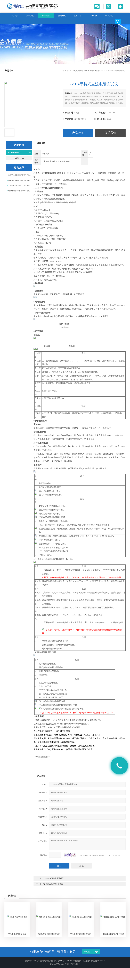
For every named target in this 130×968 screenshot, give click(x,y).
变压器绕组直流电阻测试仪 (81, 934)
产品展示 (46, 15)
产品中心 (80, 71)
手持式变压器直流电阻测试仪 (112, 934)
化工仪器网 (86, 961)
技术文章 (77, 15)
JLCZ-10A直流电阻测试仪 (53, 878)
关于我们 (30, 15)
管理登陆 (94, 961)
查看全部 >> (19, 158)
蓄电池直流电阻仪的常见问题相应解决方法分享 (20, 180)
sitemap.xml (101, 961)
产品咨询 (77, 132)
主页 (74, 71)
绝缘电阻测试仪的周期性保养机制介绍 (20, 191)
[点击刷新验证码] (70, 855)
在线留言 (93, 15)
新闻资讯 (62, 15)
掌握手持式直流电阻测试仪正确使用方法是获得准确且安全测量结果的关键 (20, 175)
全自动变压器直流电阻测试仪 (49, 934)
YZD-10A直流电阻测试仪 (53, 884)
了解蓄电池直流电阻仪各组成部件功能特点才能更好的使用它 (20, 185)
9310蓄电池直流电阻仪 (94, 71)
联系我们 (109, 15)
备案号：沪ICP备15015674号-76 (63, 961)
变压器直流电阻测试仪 (17, 934)
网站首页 (14, 15)
